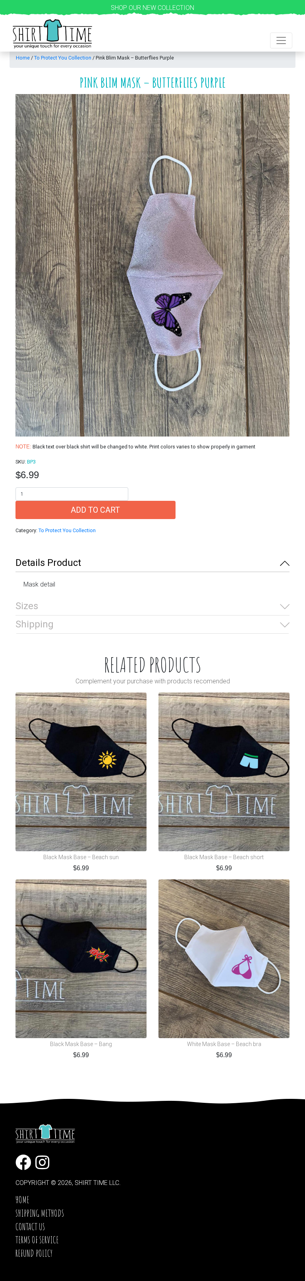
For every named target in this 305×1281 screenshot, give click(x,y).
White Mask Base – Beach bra (224, 1044)
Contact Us (30, 1227)
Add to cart (95, 510)
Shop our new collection (152, 8)
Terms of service (37, 1240)
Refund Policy (33, 1253)
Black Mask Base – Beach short (224, 857)
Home (23, 58)
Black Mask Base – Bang (81, 1044)
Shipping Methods (39, 1213)
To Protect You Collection (62, 58)
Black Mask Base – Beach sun (81, 857)
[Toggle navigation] (281, 40)
